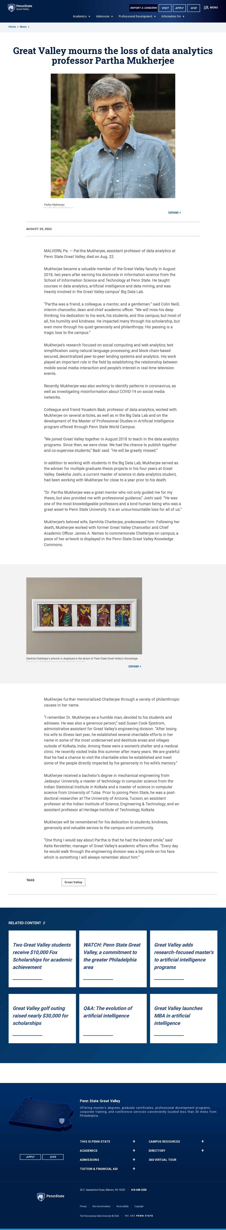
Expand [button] (173, 212)
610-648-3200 (138, 1189)
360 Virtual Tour (162, 1159)
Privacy (83, 1206)
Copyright (139, 1206)
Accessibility (122, 1206)
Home (12, 26)
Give (194, 8)
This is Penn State (95, 1141)
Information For (171, 16)
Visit (165, 8)
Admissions (89, 1159)
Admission (103, 16)
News (23, 26)
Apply (179, 8)
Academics (80, 16)
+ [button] (134, 1141)
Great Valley (73, 882)
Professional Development (135, 16)
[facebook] (28, 1141)
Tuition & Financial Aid (99, 1169)
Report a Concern (143, 7)
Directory (157, 1150)
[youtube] (46, 1141)
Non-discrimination (102, 1206)
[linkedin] (37, 1141)
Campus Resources (164, 1141)
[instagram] (54, 1141)
